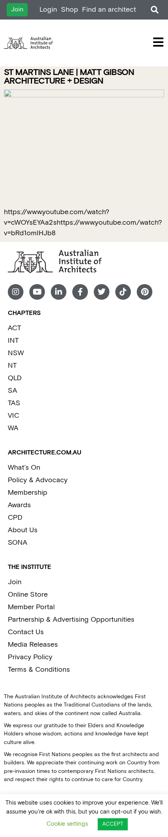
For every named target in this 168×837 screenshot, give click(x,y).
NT (12, 365)
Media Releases (33, 644)
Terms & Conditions (39, 669)
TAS (14, 403)
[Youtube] (37, 292)
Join (14, 582)
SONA (17, 542)
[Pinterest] (144, 292)
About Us (23, 530)
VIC (13, 415)
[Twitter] (101, 292)
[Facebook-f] (80, 292)
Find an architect (109, 9)
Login (48, 9)
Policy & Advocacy (38, 480)
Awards (19, 505)
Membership (27, 492)
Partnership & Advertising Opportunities (71, 619)
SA (12, 390)
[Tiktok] (123, 292)
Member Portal (31, 607)
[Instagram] (15, 292)
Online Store (28, 594)
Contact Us (26, 632)
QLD (14, 378)
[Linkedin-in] (58, 292)
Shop (69, 9)
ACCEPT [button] (112, 824)
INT (13, 340)
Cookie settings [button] (67, 824)
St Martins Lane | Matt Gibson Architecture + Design (69, 77)
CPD (15, 517)
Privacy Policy (30, 657)
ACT (14, 328)
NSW (16, 353)
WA (13, 428)
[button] (154, 10)
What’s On (24, 467)
